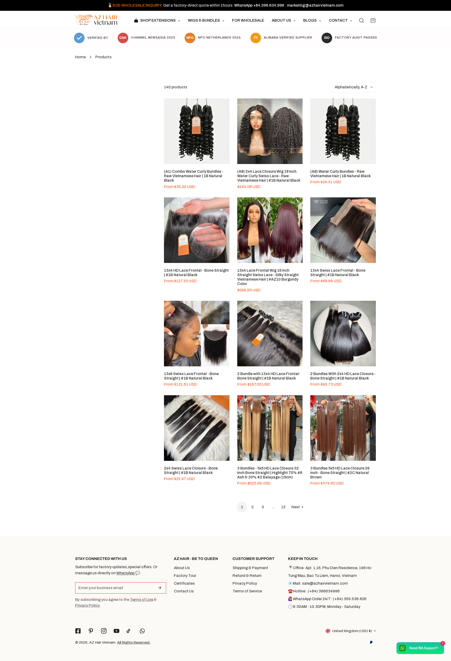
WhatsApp (125, 573)
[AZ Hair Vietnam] (96, 20)
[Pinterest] (90, 630)
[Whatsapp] (142, 630)
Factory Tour (185, 576)
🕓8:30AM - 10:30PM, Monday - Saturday (324, 607)
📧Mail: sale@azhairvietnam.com (318, 583)
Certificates (184, 583)
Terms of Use (141, 600)
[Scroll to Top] (442, 635)
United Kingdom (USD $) (352, 631)
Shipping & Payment (250, 568)
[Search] (361, 20)
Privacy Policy (245, 583)
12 (283, 507)
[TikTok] (129, 631)
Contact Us (184, 591)
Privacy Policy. (87, 605)
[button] (373, 20)
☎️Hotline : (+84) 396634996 (314, 591)
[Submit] (160, 587)
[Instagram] (103, 630)
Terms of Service (247, 591)
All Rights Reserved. (134, 642)
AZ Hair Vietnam (102, 642)
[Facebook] (78, 630)
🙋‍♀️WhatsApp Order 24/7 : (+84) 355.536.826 (327, 599)
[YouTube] (116, 630)
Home (80, 57)
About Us (182, 568)
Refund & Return (247, 576)
